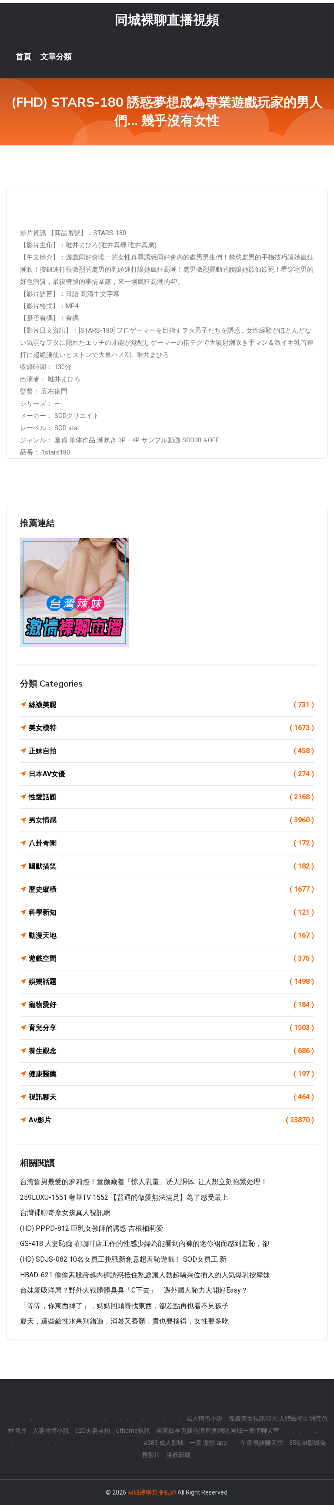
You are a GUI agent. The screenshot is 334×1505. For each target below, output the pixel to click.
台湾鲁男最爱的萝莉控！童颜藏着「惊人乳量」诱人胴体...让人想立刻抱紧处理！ (143, 1182)
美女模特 (171, 728)
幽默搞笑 (171, 866)
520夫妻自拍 (92, 1430)
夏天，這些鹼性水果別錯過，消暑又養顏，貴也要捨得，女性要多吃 (124, 1321)
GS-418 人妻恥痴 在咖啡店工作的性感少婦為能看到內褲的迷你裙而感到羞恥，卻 (144, 1243)
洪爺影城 (178, 1454)
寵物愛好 (171, 1004)
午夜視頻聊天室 (261, 1442)
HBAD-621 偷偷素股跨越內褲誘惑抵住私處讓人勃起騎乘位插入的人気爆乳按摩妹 (145, 1275)
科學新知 (171, 912)
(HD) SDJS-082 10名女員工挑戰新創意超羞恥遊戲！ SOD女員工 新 (123, 1259)
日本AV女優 (171, 774)
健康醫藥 (171, 1074)
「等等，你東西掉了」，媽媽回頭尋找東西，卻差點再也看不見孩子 (124, 1306)
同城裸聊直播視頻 (167, 19)
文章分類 (56, 56)
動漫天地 (171, 935)
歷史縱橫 (171, 889)
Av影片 (171, 1120)
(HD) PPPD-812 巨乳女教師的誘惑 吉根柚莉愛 (91, 1228)
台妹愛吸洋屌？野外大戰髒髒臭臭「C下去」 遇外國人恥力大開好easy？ (134, 1290)
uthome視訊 (133, 1430)
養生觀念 (171, 1051)
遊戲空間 (171, 958)
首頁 (23, 56)
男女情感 (171, 820)
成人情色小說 (204, 1418)
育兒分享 (171, 1028)
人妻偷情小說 (51, 1430)
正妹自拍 (171, 751)
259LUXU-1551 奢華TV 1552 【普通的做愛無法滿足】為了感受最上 (124, 1197)
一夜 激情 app (208, 1442)
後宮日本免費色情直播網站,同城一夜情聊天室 (217, 1430)
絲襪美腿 (171, 704)
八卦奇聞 (171, 843)
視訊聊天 (171, 1097)
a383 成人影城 (164, 1442)
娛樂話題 (171, 981)
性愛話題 (171, 797)
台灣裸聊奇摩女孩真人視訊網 (65, 1213)
